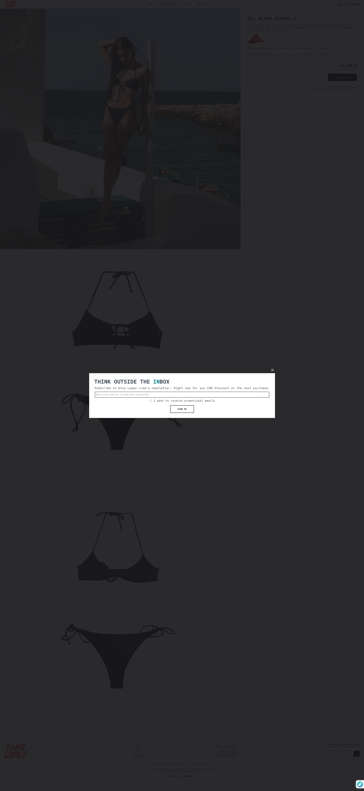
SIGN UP (182, 409)
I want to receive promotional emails (184, 400)
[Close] (272, 370)
